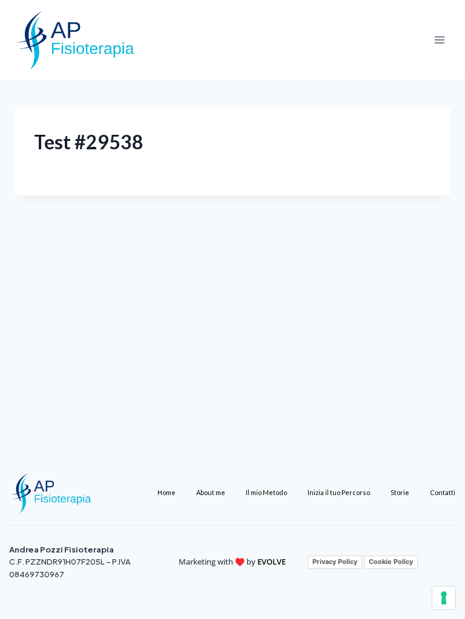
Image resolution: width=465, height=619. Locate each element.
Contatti (442, 492)
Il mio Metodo (266, 492)
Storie (400, 492)
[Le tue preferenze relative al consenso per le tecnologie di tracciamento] (443, 597)
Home (166, 492)
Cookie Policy (391, 561)
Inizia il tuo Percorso (339, 492)
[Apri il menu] (439, 39)
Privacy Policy (334, 561)
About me (210, 492)
